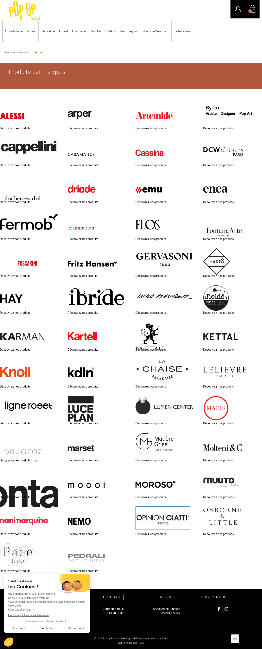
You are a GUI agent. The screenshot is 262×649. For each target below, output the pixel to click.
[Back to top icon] (235, 638)
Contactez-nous (113, 608)
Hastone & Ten (159, 638)
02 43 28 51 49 (114, 613)
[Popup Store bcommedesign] (24, 10)
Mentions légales (127, 642)
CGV (142, 642)
